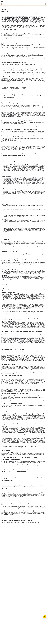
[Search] (44, 4)
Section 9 (8, 81)
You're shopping (3, 6)
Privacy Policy (8, 241)
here (20, 205)
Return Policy (15, 205)
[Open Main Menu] (2, 1)
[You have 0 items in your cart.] (45, 1)
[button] (42, 1)
